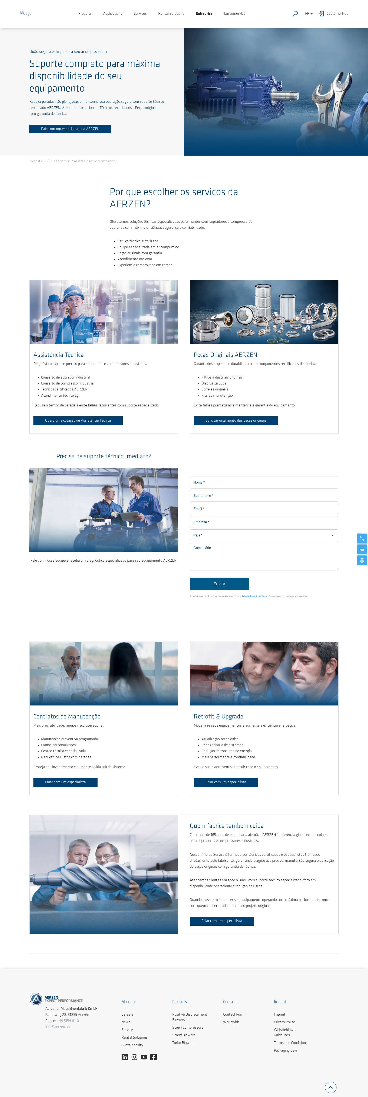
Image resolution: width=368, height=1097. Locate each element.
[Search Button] (296, 14)
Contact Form (233, 1015)
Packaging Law (285, 1051)
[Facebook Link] (155, 1057)
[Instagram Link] (136, 1057)
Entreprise (204, 14)
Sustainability (132, 1045)
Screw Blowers (183, 1035)
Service (127, 1030)
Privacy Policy (284, 1022)
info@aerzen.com (58, 1027)
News (126, 1022)
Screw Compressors (187, 1028)
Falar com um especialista (65, 782)
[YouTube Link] (145, 1057)
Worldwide (231, 1022)
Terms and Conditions (291, 1043)
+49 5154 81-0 (68, 1021)
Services (140, 14)
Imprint (279, 1015)
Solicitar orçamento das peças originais (236, 421)
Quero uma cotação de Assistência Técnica (78, 421)
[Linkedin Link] (126, 1057)
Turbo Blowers (183, 1043)
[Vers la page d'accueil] (25, 14)
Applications (112, 14)
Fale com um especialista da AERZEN (70, 129)
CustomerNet (234, 14)
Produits (85, 14)
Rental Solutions (171, 14)
